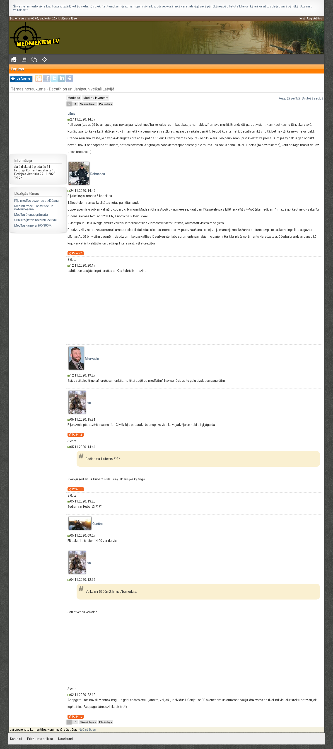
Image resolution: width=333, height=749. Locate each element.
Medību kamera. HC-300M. (33, 225)
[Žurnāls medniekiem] (24, 59)
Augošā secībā (289, 98)
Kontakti (16, 739)
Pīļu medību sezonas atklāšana (36, 200)
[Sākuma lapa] (14, 59)
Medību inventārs (95, 98)
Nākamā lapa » (88, 104)
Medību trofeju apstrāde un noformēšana (33, 207)
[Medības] (44, 59)
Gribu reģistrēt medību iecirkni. (35, 220)
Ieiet (302, 18)
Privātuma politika (40, 739)
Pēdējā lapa (105, 104)
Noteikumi (65, 739)
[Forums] (34, 59)
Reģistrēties (314, 18)
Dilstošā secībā (312, 98)
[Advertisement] (38, 123)
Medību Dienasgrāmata (31, 214)
